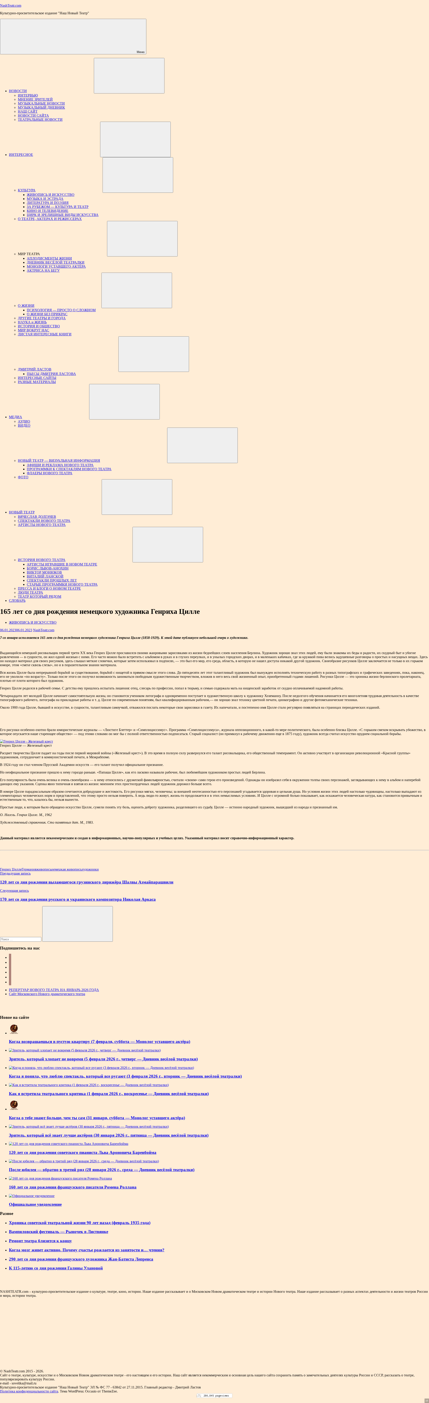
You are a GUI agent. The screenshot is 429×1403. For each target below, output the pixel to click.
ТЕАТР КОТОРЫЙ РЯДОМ (39, 596)
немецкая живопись (66, 869)
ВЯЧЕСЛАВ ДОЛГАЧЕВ (37, 517)
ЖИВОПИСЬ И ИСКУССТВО (50, 195)
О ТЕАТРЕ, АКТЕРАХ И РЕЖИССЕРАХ (50, 219)
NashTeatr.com (10, 5)
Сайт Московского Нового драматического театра (47, 994)
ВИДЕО (24, 425)
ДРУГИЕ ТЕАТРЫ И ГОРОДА (42, 318)
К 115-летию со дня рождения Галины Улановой (56, 1268)
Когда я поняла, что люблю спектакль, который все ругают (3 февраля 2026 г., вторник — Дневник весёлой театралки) (125, 1076)
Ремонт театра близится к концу (40, 1240)
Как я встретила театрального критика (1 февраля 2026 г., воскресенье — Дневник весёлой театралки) (109, 1093)
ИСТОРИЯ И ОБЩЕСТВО (39, 326)
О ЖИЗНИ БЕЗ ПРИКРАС (47, 314)
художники (90, 869)
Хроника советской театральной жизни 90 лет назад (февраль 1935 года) (79, 1222)
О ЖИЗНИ (26, 305)
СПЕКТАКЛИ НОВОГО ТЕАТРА (44, 521)
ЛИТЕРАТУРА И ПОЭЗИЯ (48, 203)
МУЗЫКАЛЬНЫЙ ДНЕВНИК (41, 107)
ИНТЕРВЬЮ (28, 95)
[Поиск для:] (21, 939)
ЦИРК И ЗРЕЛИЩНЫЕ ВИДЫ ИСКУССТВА (63, 215)
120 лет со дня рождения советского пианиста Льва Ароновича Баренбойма (82, 1152)
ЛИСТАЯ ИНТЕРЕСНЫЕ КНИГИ (45, 334)
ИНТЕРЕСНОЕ (21, 155)
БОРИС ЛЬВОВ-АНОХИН (48, 568)
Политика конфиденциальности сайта (29, 1391)
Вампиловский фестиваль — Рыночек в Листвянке (58, 1231)
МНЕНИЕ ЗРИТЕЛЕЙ (35, 99)
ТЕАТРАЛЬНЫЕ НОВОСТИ (40, 119)
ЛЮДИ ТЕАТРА (30, 592)
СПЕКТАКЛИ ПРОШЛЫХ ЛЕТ (52, 580)
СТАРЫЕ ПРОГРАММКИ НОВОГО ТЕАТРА (62, 584)
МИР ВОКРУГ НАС (33, 330)
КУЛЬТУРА (27, 190)
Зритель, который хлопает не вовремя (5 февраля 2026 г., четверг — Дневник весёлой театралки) (103, 1059)
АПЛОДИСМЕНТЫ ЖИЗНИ (49, 258)
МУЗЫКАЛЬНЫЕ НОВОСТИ (41, 103)
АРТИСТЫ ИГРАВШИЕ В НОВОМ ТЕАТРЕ (62, 564)
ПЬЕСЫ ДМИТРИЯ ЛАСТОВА (51, 374)
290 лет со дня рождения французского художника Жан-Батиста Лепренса (81, 1259)
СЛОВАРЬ (17, 600)
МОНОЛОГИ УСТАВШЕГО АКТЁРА (56, 266)
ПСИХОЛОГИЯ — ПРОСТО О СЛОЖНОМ (61, 310)
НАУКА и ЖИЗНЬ (32, 322)
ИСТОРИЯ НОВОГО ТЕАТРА (41, 560)
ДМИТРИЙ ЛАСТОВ (34, 369)
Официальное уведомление (35, 1204)
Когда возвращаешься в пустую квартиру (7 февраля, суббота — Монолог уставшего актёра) (99, 1041)
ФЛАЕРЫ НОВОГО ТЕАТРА (49, 473)
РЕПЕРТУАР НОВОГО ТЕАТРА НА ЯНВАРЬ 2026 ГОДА (54, 990)
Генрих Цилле (11, 869)
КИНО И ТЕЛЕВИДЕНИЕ (47, 211)
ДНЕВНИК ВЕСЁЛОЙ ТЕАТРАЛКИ (55, 262)
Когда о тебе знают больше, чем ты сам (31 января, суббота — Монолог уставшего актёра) (97, 1117)
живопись (43, 869)
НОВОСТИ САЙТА (33, 115)
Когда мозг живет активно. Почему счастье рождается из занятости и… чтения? (86, 1250)
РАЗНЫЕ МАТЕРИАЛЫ (37, 382)
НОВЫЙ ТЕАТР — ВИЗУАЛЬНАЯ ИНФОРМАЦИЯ (59, 460)
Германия (29, 869)
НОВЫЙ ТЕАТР (22, 512)
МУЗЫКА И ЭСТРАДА (45, 199)
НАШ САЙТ (28, 111)
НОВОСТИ (18, 91)
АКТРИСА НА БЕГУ (43, 270)
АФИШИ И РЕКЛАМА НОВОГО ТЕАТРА (60, 465)
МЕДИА (15, 417)
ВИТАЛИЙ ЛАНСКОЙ (45, 576)
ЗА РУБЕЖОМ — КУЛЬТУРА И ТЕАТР (57, 207)
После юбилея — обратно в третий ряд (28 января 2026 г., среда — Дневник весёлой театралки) (101, 1169)
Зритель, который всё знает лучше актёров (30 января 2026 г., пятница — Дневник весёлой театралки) (108, 1135)
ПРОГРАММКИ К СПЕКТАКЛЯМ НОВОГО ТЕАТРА (69, 469)
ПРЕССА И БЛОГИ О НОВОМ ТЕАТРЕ (49, 588)
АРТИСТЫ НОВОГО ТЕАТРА (42, 525)
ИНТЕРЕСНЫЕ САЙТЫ (37, 378)
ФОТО (23, 477)
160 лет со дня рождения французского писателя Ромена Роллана (73, 1187)
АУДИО (24, 421)
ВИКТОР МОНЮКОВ (44, 572)
